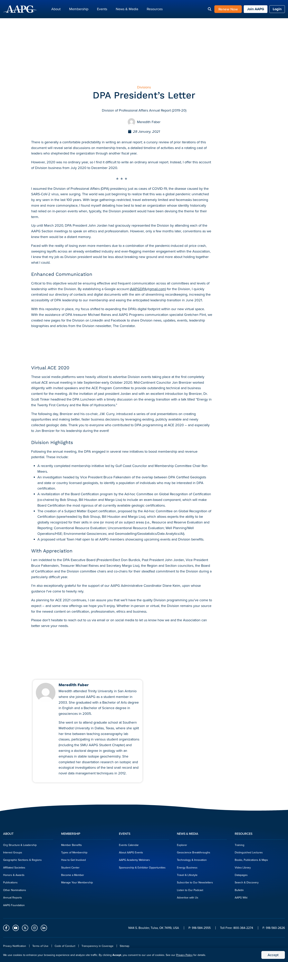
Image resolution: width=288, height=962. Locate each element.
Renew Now (228, 9)
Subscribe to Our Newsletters (195, 882)
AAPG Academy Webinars (134, 860)
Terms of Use (40, 946)
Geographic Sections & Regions (22, 860)
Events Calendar (129, 845)
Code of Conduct (65, 946)
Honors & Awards (13, 875)
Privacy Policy (184, 955)
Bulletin (239, 890)
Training (239, 845)
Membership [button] (78, 8)
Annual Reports (12, 897)
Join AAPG (255, 9)
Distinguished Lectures (249, 852)
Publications (10, 882)
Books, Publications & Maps (251, 860)
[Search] (209, 9)
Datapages (241, 875)
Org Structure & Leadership (20, 845)
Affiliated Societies (14, 867)
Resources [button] (155, 8)
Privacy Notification (14, 946)
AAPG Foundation (14, 905)
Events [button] (102, 8)
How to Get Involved (73, 860)
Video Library (243, 867)
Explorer (182, 845)
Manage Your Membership (77, 882)
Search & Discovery (247, 882)
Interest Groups (12, 852)
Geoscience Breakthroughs (193, 852)
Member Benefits (71, 845)
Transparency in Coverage (97, 946)
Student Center (70, 867)
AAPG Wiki (241, 897)
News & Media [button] (127, 8)
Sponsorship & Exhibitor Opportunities (142, 867)
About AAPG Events (131, 852)
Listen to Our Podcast (190, 890)
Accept (273, 954)
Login (277, 9)
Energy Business (187, 867)
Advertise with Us (187, 897)
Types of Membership (74, 852)
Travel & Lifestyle (187, 875)
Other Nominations (14, 890)
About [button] (56, 8)
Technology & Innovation (192, 860)
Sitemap (124, 946)
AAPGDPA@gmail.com (147, 288)
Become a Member (72, 875)
